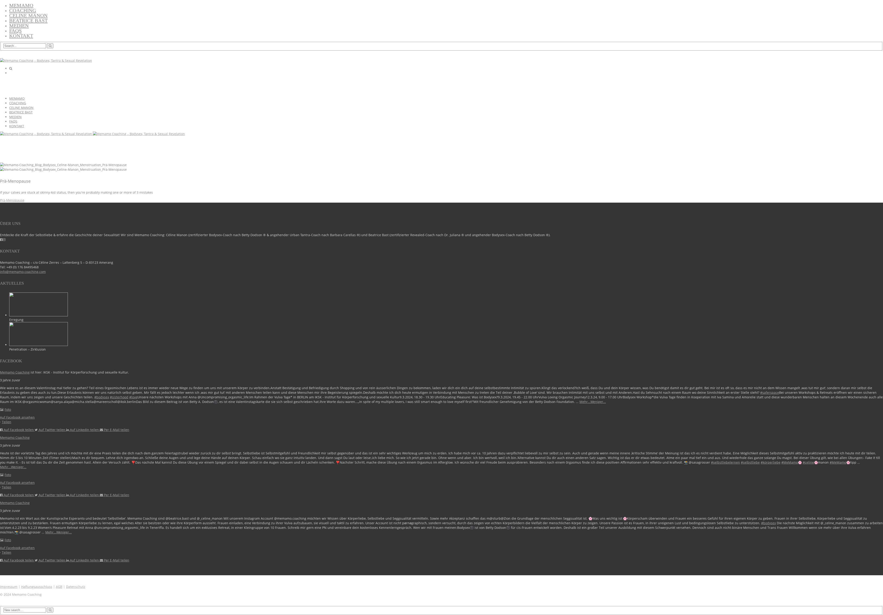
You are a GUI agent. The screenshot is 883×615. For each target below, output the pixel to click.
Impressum (8, 586)
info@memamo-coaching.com (23, 271)
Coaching (22, 10)
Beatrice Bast (28, 20)
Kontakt (21, 36)
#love (133, 397)
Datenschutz (75, 586)
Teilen (6, 422)
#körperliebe (770, 462)
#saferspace (769, 392)
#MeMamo (789, 462)
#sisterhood (119, 397)
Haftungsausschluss (36, 586)
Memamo (21, 5)
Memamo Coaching (15, 372)
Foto (8, 409)
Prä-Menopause (12, 200)
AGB (59, 586)
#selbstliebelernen (725, 462)
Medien (19, 25)
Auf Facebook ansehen (17, 417)
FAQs (15, 31)
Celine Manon (28, 15)
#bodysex (101, 397)
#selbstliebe (750, 462)
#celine (808, 462)
